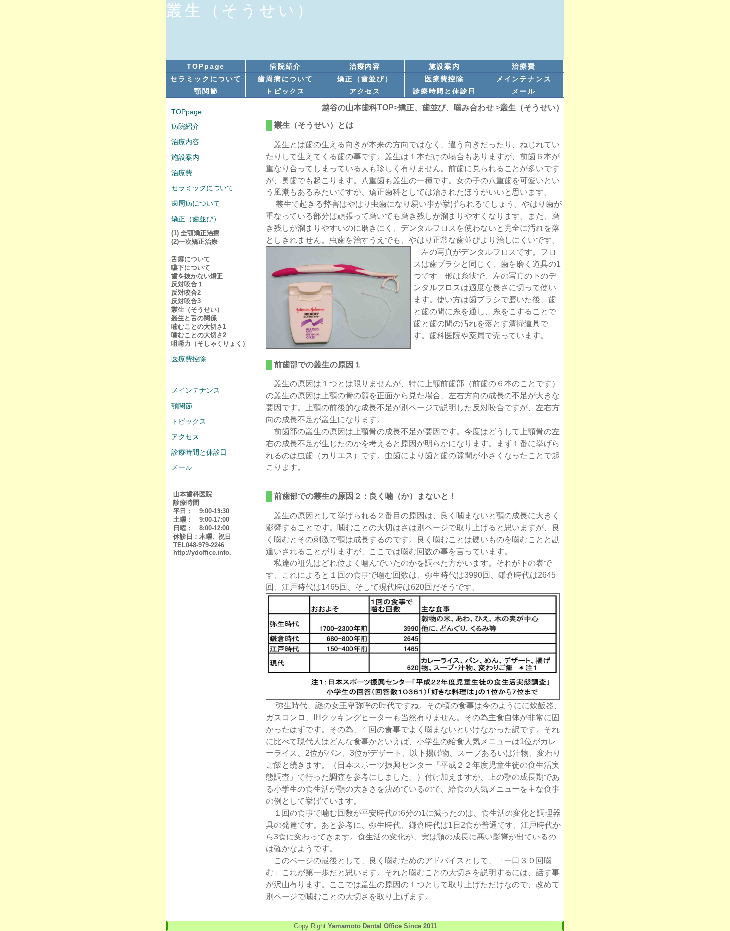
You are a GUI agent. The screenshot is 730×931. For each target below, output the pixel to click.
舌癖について (190, 259)
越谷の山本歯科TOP (358, 107)
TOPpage (206, 66)
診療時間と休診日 (444, 91)
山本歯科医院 (192, 494)
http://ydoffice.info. (202, 552)
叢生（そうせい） (532, 107)
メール (524, 91)
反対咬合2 (186, 292)
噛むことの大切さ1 (198, 326)
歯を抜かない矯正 (197, 275)
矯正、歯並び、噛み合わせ (446, 107)
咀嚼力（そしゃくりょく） (210, 343)
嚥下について (190, 267)
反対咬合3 (186, 301)
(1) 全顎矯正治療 (195, 233)
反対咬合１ (187, 284)
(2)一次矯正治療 (194, 241)
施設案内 (444, 66)
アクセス (365, 91)
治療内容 (365, 66)
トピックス (285, 91)
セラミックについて (206, 79)
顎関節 (206, 91)
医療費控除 (444, 79)
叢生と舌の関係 (194, 318)
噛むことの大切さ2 (198, 335)
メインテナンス (524, 79)
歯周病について (285, 79)
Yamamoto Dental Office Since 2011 (382, 926)
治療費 (524, 66)
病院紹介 (285, 66)
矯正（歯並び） (365, 79)
